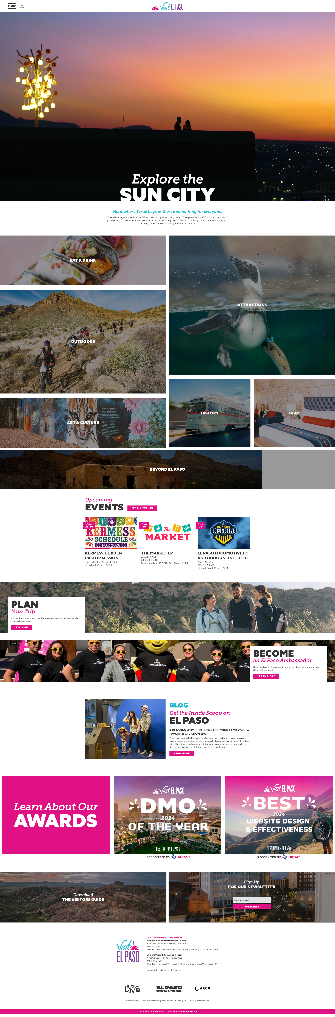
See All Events (142, 508)
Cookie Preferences (150, 1000)
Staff (154, 970)
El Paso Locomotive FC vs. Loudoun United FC (223, 555)
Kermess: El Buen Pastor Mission (103, 555)
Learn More (266, 676)
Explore (22, 627)
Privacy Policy (132, 1000)
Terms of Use (203, 1000)
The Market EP (157, 553)
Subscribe (252, 906)
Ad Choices (189, 1000)
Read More (182, 753)
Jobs (149, 970)
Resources (176, 970)
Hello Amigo (183, 1011)
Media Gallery (164, 970)
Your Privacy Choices (171, 1000)
